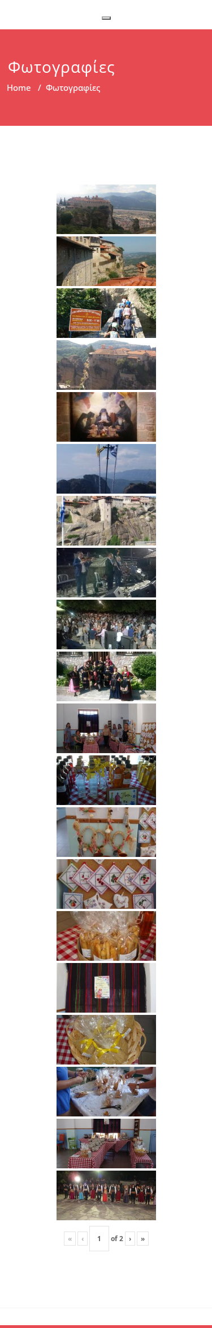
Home (19, 87)
